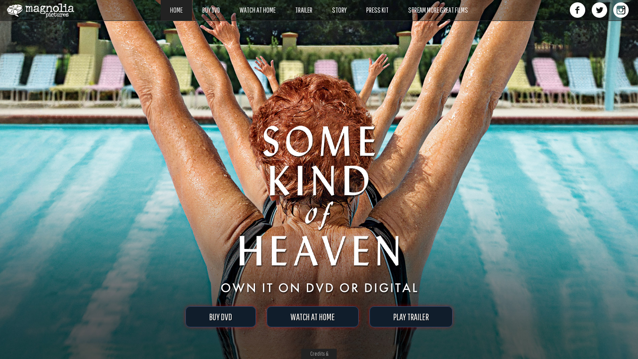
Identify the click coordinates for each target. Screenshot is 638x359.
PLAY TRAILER (411, 316)
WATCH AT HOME (313, 316)
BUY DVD (220, 316)
